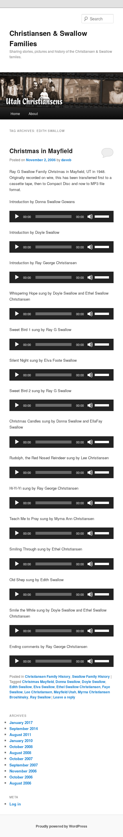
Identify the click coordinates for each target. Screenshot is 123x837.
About (33, 113)
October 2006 (21, 777)
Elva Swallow (44, 686)
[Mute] (90, 216)
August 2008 (20, 752)
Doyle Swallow (93, 681)
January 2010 (21, 740)
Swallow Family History (91, 676)
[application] (61, 216)
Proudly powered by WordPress (61, 826)
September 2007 (23, 765)
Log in (15, 804)
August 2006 (20, 783)
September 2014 (23, 728)
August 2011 (20, 734)
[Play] (17, 216)
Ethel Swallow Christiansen (78, 686)
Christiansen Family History (47, 676)
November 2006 (23, 771)
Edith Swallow (20, 686)
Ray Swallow (40, 697)
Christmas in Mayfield (41, 150)
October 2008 (21, 746)
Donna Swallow (67, 681)
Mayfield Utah (65, 691)
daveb (66, 159)
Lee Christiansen (38, 691)
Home (15, 113)
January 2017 (21, 722)
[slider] (103, 216)
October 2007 (21, 758)
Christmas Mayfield (38, 681)
